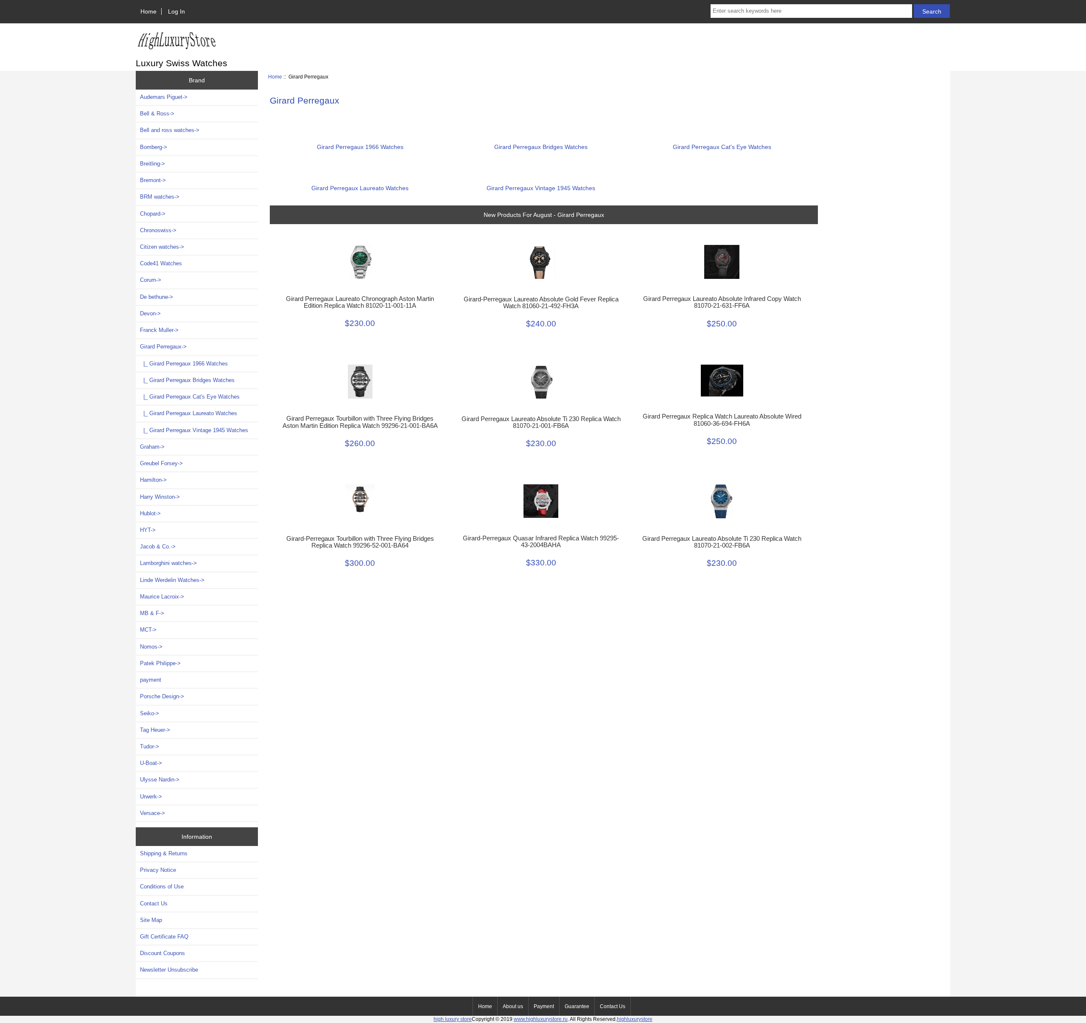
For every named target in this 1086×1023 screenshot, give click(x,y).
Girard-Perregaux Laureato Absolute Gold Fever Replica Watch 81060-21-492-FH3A (541, 302)
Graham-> (152, 447)
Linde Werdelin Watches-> (172, 580)
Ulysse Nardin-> (159, 779)
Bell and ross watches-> (169, 130)
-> (163, 346)
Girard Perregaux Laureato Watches (360, 188)
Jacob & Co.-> (158, 546)
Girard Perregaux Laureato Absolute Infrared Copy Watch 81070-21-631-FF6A (722, 302)
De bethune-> (156, 297)
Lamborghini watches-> (168, 563)
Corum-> (150, 280)
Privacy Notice (158, 870)
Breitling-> (152, 163)
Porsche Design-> (162, 696)
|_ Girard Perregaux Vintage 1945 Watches (194, 430)
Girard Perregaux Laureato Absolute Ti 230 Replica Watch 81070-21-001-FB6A (541, 422)
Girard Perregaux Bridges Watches (541, 146)
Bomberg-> (153, 147)
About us (513, 1006)
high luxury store (453, 1019)
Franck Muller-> (159, 330)
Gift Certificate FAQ (164, 936)
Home (148, 11)
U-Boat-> (151, 763)
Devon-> (150, 313)
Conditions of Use (162, 886)
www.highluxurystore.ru (541, 1019)
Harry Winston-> (160, 497)
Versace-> (152, 813)
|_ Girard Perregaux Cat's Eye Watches (190, 396)
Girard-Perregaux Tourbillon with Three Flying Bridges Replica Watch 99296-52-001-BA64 (360, 542)
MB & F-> (152, 613)
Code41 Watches (161, 263)
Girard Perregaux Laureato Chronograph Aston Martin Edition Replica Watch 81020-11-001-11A (360, 302)
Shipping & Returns (164, 853)
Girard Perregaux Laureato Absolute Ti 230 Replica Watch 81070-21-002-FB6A (721, 542)
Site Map (151, 920)
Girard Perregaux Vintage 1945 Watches (541, 188)
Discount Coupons (162, 953)
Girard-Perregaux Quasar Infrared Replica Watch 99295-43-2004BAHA (541, 541)
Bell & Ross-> (157, 113)
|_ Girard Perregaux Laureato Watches (188, 413)
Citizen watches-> (162, 247)
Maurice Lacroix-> (162, 596)
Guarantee (577, 1006)
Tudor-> (149, 746)
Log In (176, 11)
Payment (544, 1006)
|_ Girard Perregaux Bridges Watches (187, 380)
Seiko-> (149, 713)
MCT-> (148, 630)
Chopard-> (152, 214)
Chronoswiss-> (158, 230)
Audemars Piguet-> (164, 97)
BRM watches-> (159, 197)
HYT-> (148, 530)
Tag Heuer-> (155, 730)
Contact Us (154, 903)
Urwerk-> (151, 796)
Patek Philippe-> (160, 663)
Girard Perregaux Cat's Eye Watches (722, 146)
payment (150, 680)
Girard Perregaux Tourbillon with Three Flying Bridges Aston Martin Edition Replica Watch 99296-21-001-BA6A (360, 422)
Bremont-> (153, 180)
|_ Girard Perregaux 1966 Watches (184, 363)
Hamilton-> (153, 480)
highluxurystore (634, 1019)
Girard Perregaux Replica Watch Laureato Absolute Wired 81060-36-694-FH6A (722, 420)
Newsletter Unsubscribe (169, 970)
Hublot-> (150, 513)
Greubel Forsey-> (161, 463)
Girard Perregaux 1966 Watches (360, 146)
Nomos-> (151, 647)
